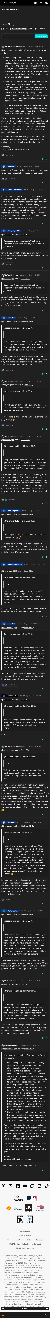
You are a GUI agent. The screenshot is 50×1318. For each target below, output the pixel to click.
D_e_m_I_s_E (12, 911)
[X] (3, 1186)
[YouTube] (25, 1186)
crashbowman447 (15, 190)
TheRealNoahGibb (11, 47)
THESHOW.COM (9, 3)
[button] (3, 1314)
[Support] (41, 3)
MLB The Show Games (25, 1248)
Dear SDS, (25, 234)
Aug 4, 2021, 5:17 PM (38, 564)
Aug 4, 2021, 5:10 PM (38, 190)
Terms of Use (25, 1232)
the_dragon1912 (14, 231)
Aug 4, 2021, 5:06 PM (33, 47)
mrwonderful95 (10, 1045)
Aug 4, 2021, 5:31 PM (31, 822)
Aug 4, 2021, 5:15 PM (36, 511)
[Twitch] (32, 1186)
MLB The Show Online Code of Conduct (25, 1244)
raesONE (11, 166)
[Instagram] (10, 1186)
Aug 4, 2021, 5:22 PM (31, 624)
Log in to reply (41, 36)
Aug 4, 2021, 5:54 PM (31, 1045)
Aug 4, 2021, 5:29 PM (33, 747)
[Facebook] (18, 1186)
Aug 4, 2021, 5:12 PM (31, 318)
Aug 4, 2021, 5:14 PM (33, 436)
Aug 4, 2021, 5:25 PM (33, 696)
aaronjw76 (12, 696)
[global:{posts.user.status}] (2, 46)
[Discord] (39, 1186)
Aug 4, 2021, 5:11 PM (33, 275)
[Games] (35, 3)
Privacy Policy (25, 1236)
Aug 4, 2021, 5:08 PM (31, 166)
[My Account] (46, 3)
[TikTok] (46, 1186)
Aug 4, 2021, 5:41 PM (34, 911)
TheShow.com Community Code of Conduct (25, 1240)
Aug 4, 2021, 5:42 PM (33, 981)
